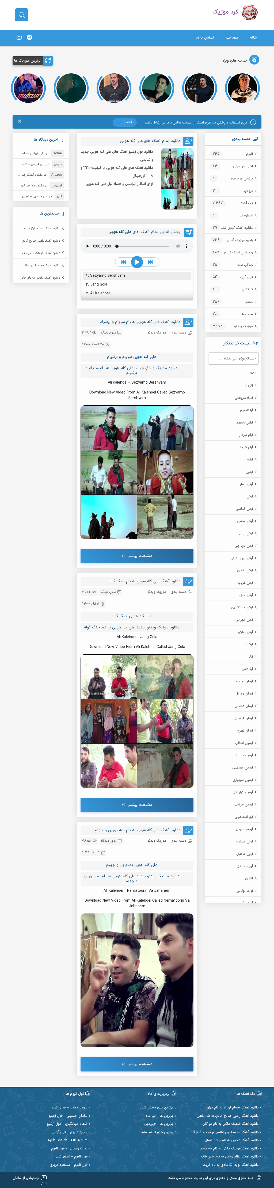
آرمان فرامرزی (243, 718)
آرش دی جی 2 (242, 546)
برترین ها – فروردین (158, 1124)
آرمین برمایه (244, 755)
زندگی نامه (245, 265)
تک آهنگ (246, 203)
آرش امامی (245, 521)
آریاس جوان (244, 829)
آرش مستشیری (242, 607)
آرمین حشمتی (242, 767)
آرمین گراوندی (243, 792)
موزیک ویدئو (243, 326)
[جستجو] (21, 15)
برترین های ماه (242, 178)
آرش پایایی (245, 533)
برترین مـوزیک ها (27, 60)
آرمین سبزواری (243, 780)
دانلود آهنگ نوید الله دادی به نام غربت (231, 1165)
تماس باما (124, 122)
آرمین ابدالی (244, 743)
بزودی (248, 191)
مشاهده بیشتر (140, 556)
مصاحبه (232, 38)
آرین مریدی (245, 866)
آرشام (249, 644)
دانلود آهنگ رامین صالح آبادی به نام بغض (32, 240)
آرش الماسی (244, 509)
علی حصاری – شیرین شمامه (30, 196)
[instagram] (19, 38)
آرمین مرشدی (243, 804)
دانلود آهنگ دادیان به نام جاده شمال (36, 277)
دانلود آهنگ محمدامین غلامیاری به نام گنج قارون (223, 1132)
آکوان (249, 878)
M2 (254, 373)
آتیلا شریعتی (244, 398)
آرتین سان (245, 484)
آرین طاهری (244, 854)
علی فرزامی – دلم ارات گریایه (25, 153)
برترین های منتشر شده (156, 1107)
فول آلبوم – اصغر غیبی (71, 1156)
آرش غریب (245, 583)
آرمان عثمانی (243, 706)
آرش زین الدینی (241, 558)
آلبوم (249, 154)
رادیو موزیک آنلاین (239, 240)
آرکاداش (247, 669)
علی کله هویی (144, 357)
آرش (250, 496)
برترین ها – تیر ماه (159, 1116)
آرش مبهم (245, 595)
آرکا (251, 656)
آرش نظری (245, 632)
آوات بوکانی (245, 891)
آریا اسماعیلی (244, 817)
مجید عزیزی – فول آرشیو (69, 1132)
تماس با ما (205, 38)
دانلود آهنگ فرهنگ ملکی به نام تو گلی (35, 253)
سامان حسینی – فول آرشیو (67, 1116)
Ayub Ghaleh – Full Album (67, 1140)
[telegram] (29, 38)
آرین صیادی (244, 841)
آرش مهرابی (244, 620)
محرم (249, 302)
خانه (253, 38)
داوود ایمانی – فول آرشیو (69, 1107)
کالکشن (247, 289)
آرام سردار (246, 435)
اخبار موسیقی (243, 166)
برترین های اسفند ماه (157, 1132)
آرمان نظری (245, 730)
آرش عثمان (245, 570)
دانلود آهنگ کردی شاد (237, 228)
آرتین (249, 472)
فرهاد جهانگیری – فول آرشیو (67, 1124)
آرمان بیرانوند (243, 681)
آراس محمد (244, 422)
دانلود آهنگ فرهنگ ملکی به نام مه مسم (229, 1148)
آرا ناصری (246, 410)
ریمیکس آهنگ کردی (238, 252)
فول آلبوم (246, 277)
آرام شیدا (246, 447)
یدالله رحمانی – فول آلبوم (69, 1148)
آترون (249, 385)
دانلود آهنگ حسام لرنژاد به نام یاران (36, 228)
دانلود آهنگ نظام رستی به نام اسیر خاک (230, 1156)
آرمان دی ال (244, 693)
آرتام (250, 459)
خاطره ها (246, 215)
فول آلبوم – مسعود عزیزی (68, 1165)
